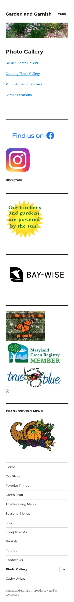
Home (10, 467)
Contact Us (14, 560)
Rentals (11, 541)
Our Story (13, 476)
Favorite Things (17, 485)
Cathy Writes (15, 578)
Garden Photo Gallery (22, 63)
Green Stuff (14, 495)
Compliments (16, 532)
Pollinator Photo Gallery (24, 84)
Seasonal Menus (18, 513)
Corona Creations (19, 95)
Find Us (11, 550)
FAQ (9, 523)
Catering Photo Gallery (23, 74)
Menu (62, 13)
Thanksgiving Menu (21, 504)
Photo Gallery (16, 569)
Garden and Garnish (29, 14)
